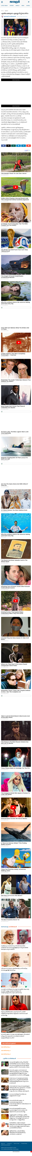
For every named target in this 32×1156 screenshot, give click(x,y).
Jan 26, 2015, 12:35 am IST (22, 16)
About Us (3, 1143)
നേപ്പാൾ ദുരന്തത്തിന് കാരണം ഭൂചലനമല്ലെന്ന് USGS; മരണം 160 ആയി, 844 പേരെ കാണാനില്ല (18, 1110)
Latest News (4, 5)
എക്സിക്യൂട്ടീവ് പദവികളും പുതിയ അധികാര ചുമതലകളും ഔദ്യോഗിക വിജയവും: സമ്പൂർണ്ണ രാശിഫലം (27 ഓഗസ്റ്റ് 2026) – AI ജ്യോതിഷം (19, 1117)
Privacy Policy (24, 1143)
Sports (6, 10)
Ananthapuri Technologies (13, 1149)
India (23, 5)
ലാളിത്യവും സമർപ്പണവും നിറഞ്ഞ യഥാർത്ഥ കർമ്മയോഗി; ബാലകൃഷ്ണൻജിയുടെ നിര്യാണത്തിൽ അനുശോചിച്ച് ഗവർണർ (14, 947)
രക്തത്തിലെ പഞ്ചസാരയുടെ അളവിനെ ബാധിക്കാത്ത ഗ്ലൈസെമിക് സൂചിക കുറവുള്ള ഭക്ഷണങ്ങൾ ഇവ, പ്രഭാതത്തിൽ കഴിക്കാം (19, 1125)
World (28, 5)
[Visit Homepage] (15, 1)
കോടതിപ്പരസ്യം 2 (6, 1050)
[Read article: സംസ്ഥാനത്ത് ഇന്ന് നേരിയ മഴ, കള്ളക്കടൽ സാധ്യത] (5, 1096)
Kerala (17, 5)
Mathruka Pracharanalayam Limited (9, 1147)
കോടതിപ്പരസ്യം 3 (6, 1054)
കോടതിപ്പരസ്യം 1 (5, 1047)
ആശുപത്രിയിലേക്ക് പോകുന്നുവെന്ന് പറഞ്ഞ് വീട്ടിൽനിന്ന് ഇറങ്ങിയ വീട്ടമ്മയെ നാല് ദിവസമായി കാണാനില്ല (14, 1013)
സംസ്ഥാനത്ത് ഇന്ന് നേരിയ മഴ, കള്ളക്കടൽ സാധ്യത (17, 1095)
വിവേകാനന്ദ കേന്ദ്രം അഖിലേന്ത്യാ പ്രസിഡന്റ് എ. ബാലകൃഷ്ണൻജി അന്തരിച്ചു (14, 969)
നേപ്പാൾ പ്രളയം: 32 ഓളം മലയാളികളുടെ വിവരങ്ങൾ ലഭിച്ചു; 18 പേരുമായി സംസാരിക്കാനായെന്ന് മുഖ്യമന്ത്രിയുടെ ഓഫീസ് (15, 1036)
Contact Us (9, 1143)
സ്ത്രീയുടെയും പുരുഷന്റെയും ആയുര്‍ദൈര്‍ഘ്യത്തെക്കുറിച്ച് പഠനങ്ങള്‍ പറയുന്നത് (17, 1132)
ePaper (11, 5)
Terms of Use (16, 1143)
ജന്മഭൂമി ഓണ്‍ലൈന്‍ (10, 16)
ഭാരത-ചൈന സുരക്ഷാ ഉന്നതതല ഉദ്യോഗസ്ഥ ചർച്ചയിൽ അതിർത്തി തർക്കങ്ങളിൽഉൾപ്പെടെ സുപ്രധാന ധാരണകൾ (19, 1080)
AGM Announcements (5, 1145)
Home (2, 10)
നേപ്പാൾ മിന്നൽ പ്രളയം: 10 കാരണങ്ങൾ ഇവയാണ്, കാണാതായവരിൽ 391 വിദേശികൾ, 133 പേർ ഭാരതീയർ (20, 1103)
